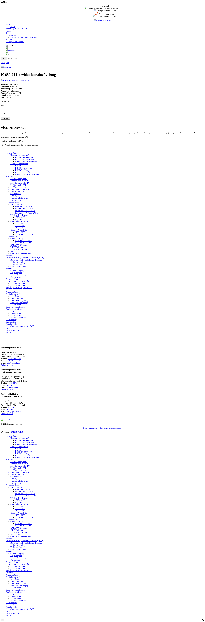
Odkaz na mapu (7, 365)
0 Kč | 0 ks (5, 63)
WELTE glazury (16, 204)
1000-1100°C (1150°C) (24, 234)
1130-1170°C (20, 228)
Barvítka (9, 256)
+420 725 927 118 (13, 361)
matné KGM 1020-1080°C (25, 209)
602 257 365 (11, 385)
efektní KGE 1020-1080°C (25, 211)
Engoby (9, 268)
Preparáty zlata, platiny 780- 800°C (19, 288)
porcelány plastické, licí (19, 198)
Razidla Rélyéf (16, 315)
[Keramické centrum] (102, 20)
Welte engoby (15, 277)
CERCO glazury (16, 238)
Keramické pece (12, 153)
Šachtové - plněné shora (19, 164)
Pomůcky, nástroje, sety (14, 309)
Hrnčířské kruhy (12, 177)
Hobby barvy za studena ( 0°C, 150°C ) (20, 326)
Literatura (9, 328)
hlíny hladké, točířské (18, 191)
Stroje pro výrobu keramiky (16, 307)
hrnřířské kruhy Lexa (18, 187)
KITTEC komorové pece (24, 159)
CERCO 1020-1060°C (23, 241)
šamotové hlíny (16, 194)
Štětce (12, 311)
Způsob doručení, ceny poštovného (23, 37)
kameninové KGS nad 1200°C (26, 213)
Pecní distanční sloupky (19, 303)
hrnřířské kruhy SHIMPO (20, 183)
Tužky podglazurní (17, 264)
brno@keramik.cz (13, 387)
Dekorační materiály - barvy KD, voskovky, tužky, (25, 258)
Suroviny (9, 290)
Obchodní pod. (11, 35)
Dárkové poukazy (12, 330)
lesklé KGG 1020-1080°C (25, 206)
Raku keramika (11, 324)
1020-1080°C (20, 217)
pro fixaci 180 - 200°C (18, 286)
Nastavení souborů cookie (93, 428)
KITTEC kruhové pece (24, 172)
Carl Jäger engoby (17, 271)
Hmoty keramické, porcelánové (17, 189)
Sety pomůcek (15, 313)
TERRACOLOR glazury (20, 215)
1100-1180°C (20, 232)
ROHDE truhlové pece (24, 170)
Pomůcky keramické (18, 318)
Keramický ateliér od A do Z (16, 29)
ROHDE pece (20, 166)
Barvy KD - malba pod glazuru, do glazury (26, 260)
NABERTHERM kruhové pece (27, 174)
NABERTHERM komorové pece (27, 162)
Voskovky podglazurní (18, 262)
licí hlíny (13, 196)
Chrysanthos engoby (18, 275)
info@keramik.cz (13, 363)
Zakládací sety (15, 305)
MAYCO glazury (17, 251)
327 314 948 (12, 407)
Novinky (9, 31)
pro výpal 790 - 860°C (18, 283)
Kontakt (9, 39)
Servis (8, 33)
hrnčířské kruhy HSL (18, 185)
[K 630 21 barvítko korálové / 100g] (15, 80)
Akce (8, 25)
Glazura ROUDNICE (18, 230)
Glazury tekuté (11, 236)
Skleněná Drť (11, 322)
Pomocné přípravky (13, 292)
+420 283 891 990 (14, 359)
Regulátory (14, 296)
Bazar (12, 27)
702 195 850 (11, 409)
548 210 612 (12, 383)
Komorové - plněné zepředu (20, 155)
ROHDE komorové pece (24, 157)
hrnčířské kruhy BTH (18, 179)
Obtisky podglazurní (18, 266)
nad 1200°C (19, 219)
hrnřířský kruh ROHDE (19, 181)
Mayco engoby (16, 273)
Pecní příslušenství (13, 294)
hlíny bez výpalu (16, 200)
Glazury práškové (12, 202)
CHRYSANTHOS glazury (20, 253)
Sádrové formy (11, 320)
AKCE (8, 333)
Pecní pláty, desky (17, 298)
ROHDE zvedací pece (23, 168)
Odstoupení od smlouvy (15, 42)
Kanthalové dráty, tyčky (19, 300)
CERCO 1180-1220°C (23, 243)
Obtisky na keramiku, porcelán (17, 281)
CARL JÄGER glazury (19, 221)
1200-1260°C (20, 224)
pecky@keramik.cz (14, 412)
